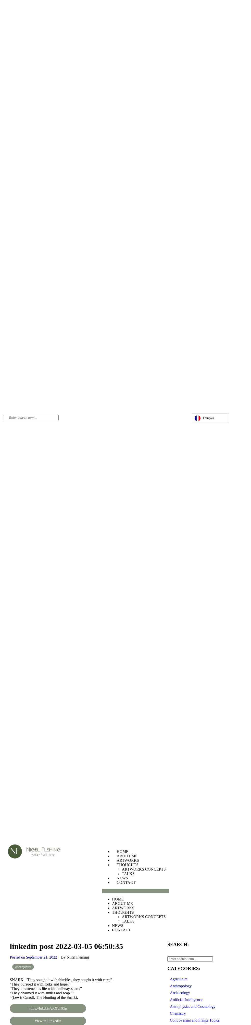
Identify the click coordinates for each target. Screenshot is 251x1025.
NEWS (122, 878)
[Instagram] (172, 419)
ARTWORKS (128, 860)
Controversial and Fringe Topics (195, 1020)
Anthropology (181, 986)
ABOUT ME (127, 856)
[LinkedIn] (182, 419)
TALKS (128, 874)
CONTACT (126, 882)
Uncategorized (23, 967)
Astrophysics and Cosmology (192, 1006)
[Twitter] (177, 419)
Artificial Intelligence (186, 1000)
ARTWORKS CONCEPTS (144, 869)
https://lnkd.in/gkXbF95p (48, 1008)
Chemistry (178, 1013)
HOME (122, 851)
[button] (135, 891)
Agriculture (179, 979)
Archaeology (180, 993)
